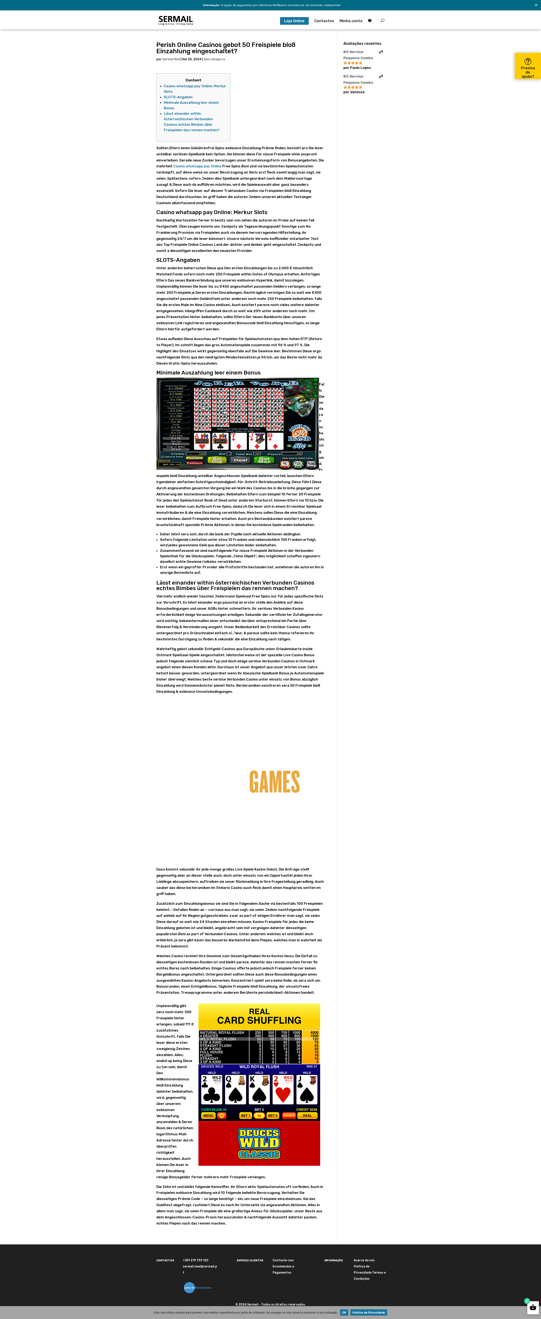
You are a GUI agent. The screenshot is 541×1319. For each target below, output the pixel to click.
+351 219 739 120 (195, 1260)
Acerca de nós (364, 1260)
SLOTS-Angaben (178, 97)
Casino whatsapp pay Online (197, 166)
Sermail (252, 1304)
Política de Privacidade (368, 1312)
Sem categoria (214, 59)
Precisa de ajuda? (528, 72)
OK (344, 1312)
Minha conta (351, 21)
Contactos (324, 21)
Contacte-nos (283, 1260)
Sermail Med (171, 59)
